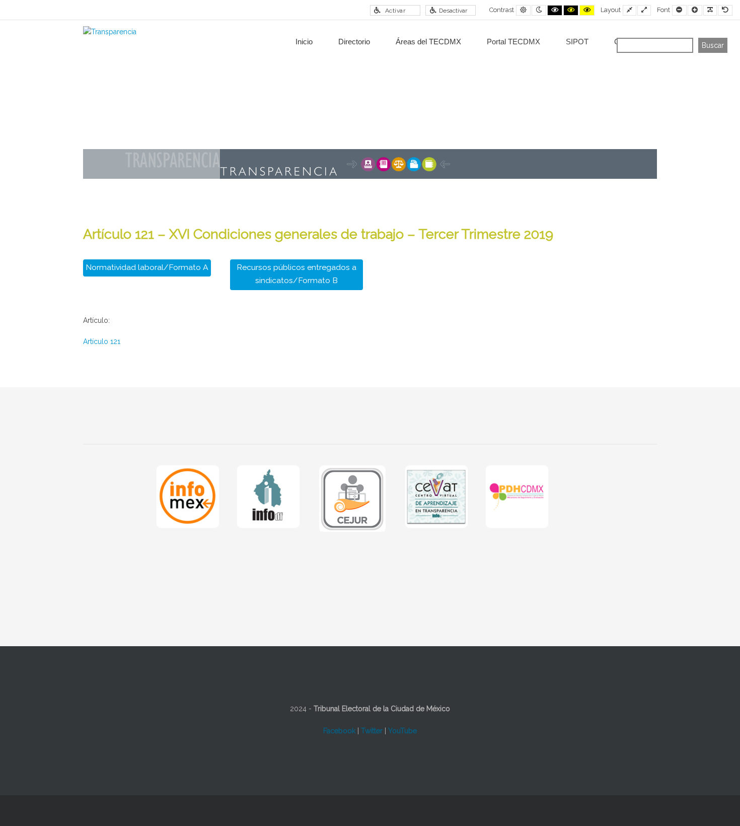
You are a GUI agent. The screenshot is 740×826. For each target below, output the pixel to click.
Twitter (372, 731)
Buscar (713, 45)
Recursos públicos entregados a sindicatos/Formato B (296, 274)
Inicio (304, 41)
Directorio (354, 41)
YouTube (402, 731)
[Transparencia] (109, 32)
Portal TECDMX (513, 41)
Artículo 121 (101, 341)
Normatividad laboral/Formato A (147, 267)
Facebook (339, 731)
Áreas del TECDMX (428, 41)
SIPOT (577, 41)
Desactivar (453, 10)
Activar (395, 10)
